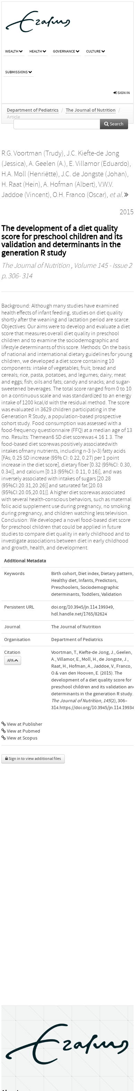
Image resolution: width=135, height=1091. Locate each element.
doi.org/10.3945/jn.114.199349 (82, 607)
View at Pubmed (23, 731)
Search (116, 124)
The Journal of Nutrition (91, 110)
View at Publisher (24, 724)
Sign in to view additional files (34, 758)
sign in (123, 93)
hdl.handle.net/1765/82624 (79, 614)
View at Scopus (21, 738)
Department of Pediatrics (32, 110)
